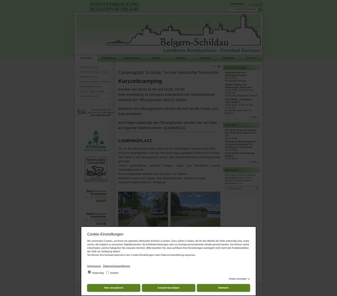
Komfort (114, 273)
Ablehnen (223, 287)
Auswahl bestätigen (168, 287)
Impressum (94, 266)
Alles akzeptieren (113, 287)
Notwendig (98, 273)
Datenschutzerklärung (116, 266)
